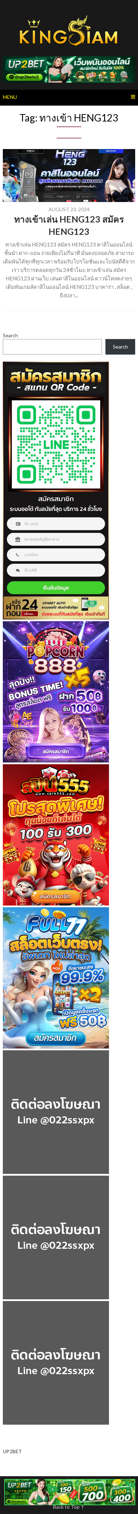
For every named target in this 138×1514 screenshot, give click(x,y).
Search (10, 335)
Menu (10, 97)
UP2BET (12, 1451)
